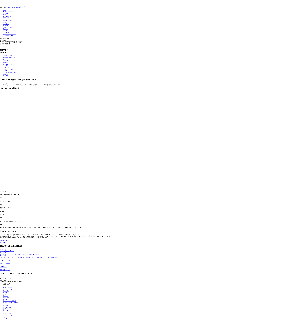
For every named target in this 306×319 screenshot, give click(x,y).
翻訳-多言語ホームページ (10, 302)
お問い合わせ (7, 313)
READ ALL (3, 242)
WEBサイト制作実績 (9, 57)
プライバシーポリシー (9, 35)
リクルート (6, 310)
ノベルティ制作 (7, 27)
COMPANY (9, 7)
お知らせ (5, 309)
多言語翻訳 (6, 75)
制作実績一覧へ (4, 240)
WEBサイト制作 (7, 20)
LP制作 (5, 22)
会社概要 (5, 13)
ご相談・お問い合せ (23, 7)
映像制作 (5, 25)
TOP (4, 10)
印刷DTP (5, 29)
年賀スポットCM (8, 69)
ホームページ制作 (8, 289)
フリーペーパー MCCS (9, 34)
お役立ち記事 (7, 16)
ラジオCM (6, 32)
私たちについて (7, 11)
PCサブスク (6, 74)
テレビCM (6, 30)
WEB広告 (6, 24)
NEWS (15, 7)
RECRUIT (6, 18)
